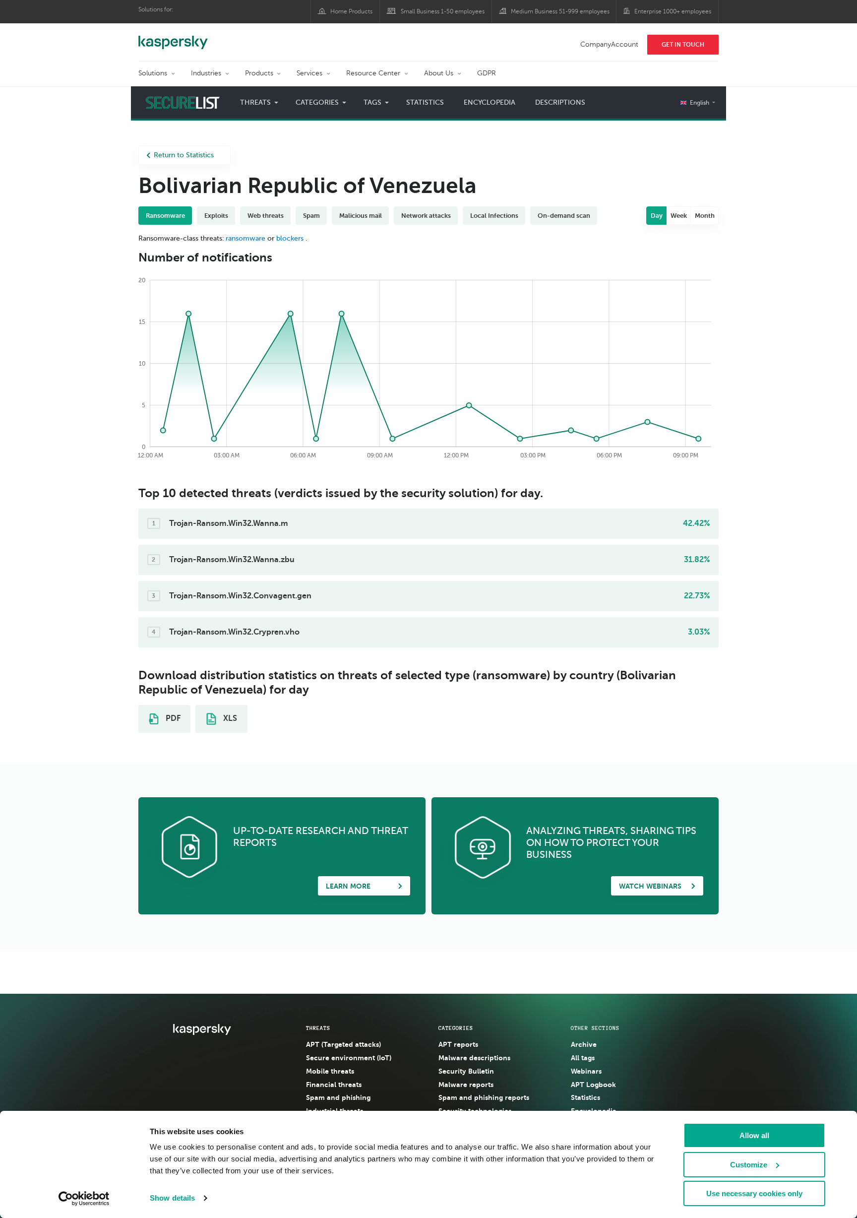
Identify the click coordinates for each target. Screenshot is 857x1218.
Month (705, 215)
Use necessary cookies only (754, 1193)
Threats (318, 1028)
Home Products (351, 11)
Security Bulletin (466, 1071)
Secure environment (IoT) (348, 1058)
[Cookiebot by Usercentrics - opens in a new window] (84, 1198)
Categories (455, 1028)
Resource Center (373, 73)
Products (259, 73)
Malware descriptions (474, 1058)
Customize (748, 1164)
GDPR (486, 73)
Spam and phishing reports (483, 1097)
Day (657, 215)
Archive (584, 1044)
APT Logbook (593, 1085)
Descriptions (560, 102)
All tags (583, 1058)
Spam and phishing (338, 1097)
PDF (172, 718)
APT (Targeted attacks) (343, 1044)
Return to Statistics (184, 155)
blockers (290, 238)
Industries (206, 73)
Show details (172, 1198)
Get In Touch (683, 44)
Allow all (754, 1135)
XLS (229, 718)
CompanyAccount (609, 44)
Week (679, 215)
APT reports (458, 1044)
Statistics (425, 102)
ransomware (245, 238)
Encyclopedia (489, 102)
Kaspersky (173, 37)
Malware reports (465, 1085)
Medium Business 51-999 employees (560, 11)
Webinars (586, 1071)
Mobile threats (330, 1071)
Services (309, 73)
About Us (438, 73)
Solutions (152, 73)
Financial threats (334, 1085)
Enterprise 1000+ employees (672, 11)
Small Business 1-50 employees (443, 11)
